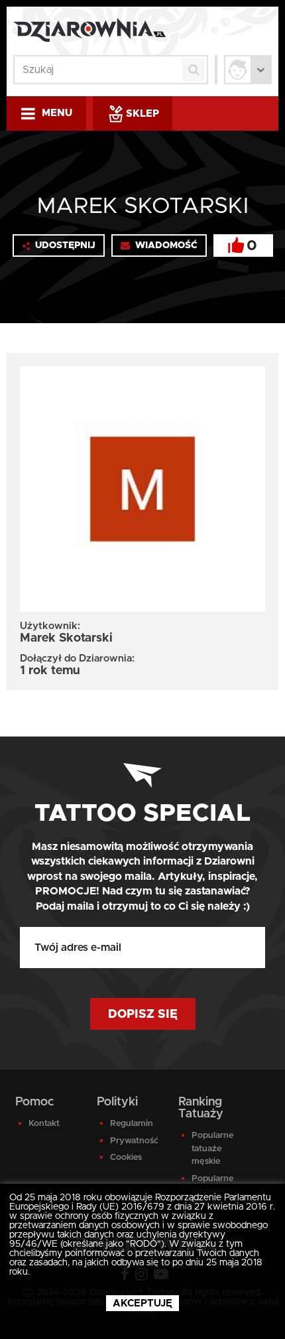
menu (57, 113)
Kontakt (44, 1123)
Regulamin (131, 1123)
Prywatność (134, 1141)
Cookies (126, 1157)
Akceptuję (142, 1303)
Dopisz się (143, 1015)
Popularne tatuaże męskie (212, 1148)
